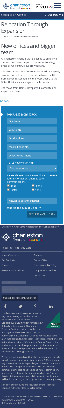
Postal (13, 189)
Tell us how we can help (20, 162)
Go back (4, 101)
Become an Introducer (13, 270)
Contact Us (7, 265)
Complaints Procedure (45, 270)
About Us (20, 226)
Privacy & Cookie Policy (45, 265)
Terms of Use (40, 260)
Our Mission (40, 275)
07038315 (6, 319)
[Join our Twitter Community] (21, 307)
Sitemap (38, 255)
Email (13, 185)
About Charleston (10, 255)
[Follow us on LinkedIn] (51, 307)
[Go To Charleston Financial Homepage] (29, 5)
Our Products (8, 260)
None (38, 189)
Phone (38, 185)
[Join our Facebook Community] (6, 307)
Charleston (7, 226)
